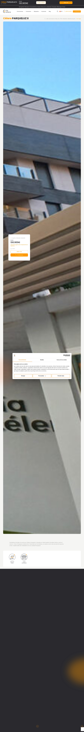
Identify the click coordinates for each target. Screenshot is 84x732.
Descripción (27, 6)
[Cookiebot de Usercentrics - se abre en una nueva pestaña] (64, 355)
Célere (3, 2)
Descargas (59, 6)
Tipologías (54, 6)
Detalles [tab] (42, 359)
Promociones (20, 11)
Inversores (43, 11)
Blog (50, 11)
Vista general (21, 6)
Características (34, 6)
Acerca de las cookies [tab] (62, 359)
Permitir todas (61, 375)
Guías (64, 6)
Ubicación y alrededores (46, 6)
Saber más (66, 2)
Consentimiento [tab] (22, 359)
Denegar (23, 375)
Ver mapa (78, 18)
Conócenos (28, 11)
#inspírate (36, 11)
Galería (39, 6)
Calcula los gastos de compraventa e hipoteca (19, 245)
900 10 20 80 (69, 11)
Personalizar (41, 375)
